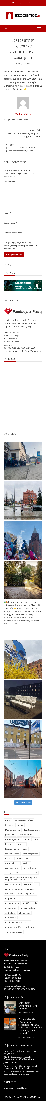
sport (19, 894)
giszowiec (9, 834)
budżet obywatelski (23, 820)
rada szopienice (12, 884)
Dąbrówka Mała (12, 830)
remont (27, 884)
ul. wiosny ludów (13, 927)
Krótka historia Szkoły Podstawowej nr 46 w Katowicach (19, 1058)
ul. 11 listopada (30, 903)
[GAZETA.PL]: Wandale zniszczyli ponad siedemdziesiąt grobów (21, 148)
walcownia (30, 927)
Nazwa (7, 213)
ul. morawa (10, 917)
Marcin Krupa (12, 849)
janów (36, 839)
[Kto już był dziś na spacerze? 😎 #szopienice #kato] (23, 739)
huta (26, 839)
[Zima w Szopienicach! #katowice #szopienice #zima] (23, 699)
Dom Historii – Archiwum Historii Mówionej (27, 1005)
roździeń (9, 894)
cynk (20, 825)
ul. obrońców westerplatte (17, 922)
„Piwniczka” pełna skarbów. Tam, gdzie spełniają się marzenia (21, 1073)
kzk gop (21, 844)
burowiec (9, 825)
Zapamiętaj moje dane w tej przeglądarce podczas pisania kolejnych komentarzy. (22, 245)
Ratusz (15, 1062)
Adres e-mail (10, 223)
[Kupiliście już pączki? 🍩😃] (23, 461)
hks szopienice (25, 834)
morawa (9, 858)
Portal (25, 120)
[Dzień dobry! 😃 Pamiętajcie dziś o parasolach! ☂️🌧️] (23, 500)
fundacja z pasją (31, 830)
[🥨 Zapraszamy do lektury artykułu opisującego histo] (23, 620)
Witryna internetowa (13, 233)
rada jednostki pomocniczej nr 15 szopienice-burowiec (21, 878)
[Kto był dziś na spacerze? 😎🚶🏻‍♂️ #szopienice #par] (23, 659)
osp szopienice (12, 863)
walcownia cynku (13, 932)
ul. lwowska (24, 913)
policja (26, 863)
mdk (25, 849)
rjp (36, 884)
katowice (9, 844)
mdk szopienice (30, 854)
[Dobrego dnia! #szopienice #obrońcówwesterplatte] (23, 779)
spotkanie (31, 894)
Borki (8, 820)
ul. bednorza (11, 908)
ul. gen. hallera (28, 908)
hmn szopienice (12, 839)
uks (21, 898)
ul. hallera (10, 913)
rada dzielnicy (12, 868)
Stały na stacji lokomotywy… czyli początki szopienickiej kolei (20, 1067)
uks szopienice (12, 903)
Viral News (24, 1097)
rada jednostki (30, 868)
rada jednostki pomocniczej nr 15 (21, 873)
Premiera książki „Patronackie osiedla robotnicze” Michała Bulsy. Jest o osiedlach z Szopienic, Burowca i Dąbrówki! (30, 1026)
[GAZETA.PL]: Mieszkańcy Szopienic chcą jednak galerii (23, 133)
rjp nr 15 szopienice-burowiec (19, 889)
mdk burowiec (12, 854)
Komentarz (9, 182)
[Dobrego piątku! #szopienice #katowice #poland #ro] (23, 580)
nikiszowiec (22, 858)
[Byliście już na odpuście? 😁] (23, 540)
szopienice (10, 898)
